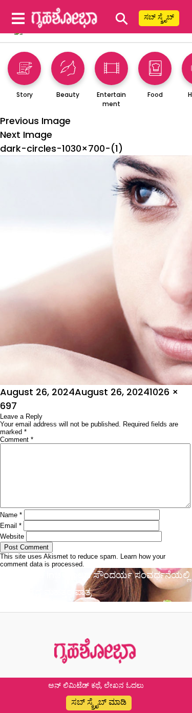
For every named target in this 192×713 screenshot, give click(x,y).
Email (11, 525)
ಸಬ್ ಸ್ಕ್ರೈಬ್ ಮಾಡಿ (98, 702)
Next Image (26, 134)
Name (11, 515)
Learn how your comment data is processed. (82, 560)
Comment (16, 439)
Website (12, 536)
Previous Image (35, 120)
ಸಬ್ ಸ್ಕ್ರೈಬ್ (159, 17)
